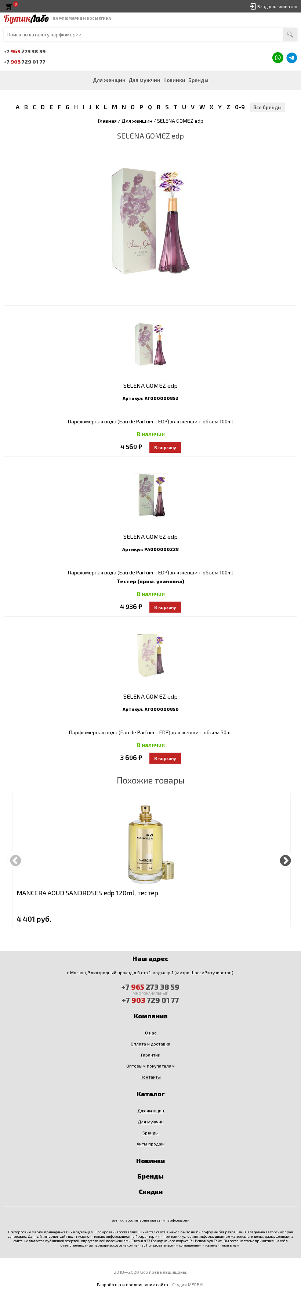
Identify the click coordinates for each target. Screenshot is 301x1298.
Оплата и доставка (150, 1043)
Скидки (151, 1191)
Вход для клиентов (277, 6)
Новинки (174, 80)
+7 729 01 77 (25, 61)
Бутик (26, 18)
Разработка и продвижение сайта (132, 1284)
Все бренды (267, 107)
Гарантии (150, 1054)
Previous (15, 859)
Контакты (151, 1076)
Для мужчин (144, 80)
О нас (150, 1032)
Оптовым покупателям (150, 1065)
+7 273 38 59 (25, 51)
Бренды (198, 80)
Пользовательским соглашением (174, 1245)
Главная (107, 121)
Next (285, 859)
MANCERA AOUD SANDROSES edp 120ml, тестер (87, 893)
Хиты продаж (150, 1143)
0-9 (240, 106)
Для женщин (109, 80)
